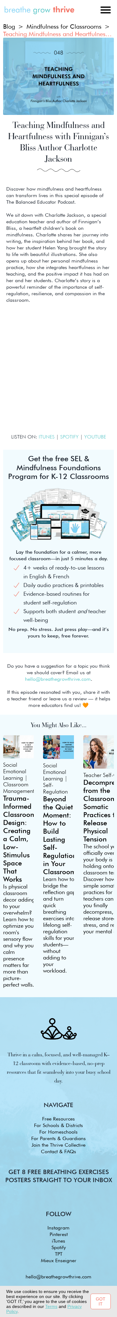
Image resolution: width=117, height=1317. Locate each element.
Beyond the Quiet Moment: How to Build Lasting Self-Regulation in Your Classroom (60, 835)
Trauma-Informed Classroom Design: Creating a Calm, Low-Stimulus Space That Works (19, 838)
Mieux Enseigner (58, 1260)
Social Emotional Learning (14, 771)
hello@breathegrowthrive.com (58, 1277)
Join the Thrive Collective (58, 1145)
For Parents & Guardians (58, 1138)
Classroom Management (18, 787)
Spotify (58, 1247)
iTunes (58, 1241)
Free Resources (58, 1119)
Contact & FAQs (58, 1151)
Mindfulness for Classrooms (64, 26)
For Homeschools (58, 1132)
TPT (58, 1254)
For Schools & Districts (58, 1125)
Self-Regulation (55, 788)
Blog (9, 26)
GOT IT (100, 1301)
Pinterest (59, 1234)
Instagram (58, 1228)
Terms (51, 1306)
